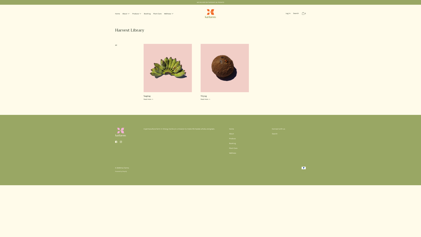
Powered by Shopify (121, 171)
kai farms (125, 168)
